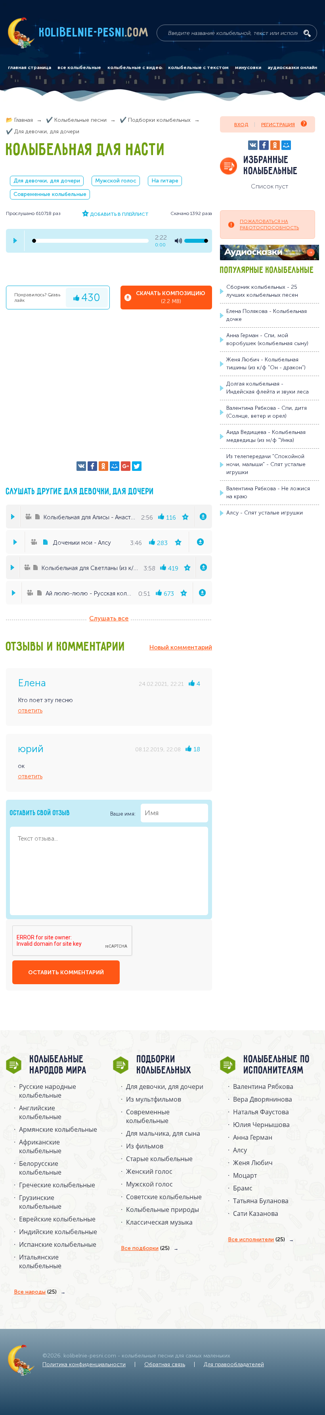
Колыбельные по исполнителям (277, 1065)
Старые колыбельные (159, 1158)
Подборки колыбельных (164, 1065)
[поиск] (307, 33)
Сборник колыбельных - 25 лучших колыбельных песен (262, 291)
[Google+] (125, 466)
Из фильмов (144, 1146)
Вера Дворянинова (262, 1099)
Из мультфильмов (153, 1099)
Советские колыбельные (164, 1196)
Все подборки (145, 1248)
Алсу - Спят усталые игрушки (264, 512)
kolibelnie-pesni (94, 33)
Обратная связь (164, 1364)
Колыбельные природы (162, 1209)
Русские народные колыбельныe (47, 1091)
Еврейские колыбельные (57, 1219)
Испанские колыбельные (57, 1244)
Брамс (242, 1188)
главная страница (29, 67)
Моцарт (245, 1175)
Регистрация (278, 124)
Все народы (35, 1291)
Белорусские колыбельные (40, 1168)
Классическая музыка (159, 1222)
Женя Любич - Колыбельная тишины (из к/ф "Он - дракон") (266, 363)
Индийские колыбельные (58, 1231)
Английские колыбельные (40, 1112)
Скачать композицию (170, 297)
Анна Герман (252, 1137)
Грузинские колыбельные (40, 1202)
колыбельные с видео (134, 67)
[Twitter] (136, 466)
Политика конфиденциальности (84, 1364)
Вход (241, 124)
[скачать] (202, 516)
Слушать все (108, 618)
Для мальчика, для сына (163, 1133)
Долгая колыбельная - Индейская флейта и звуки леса (267, 387)
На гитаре (164, 180)
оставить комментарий (66, 972)
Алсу (240, 1150)
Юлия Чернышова (261, 1124)
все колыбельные (79, 67)
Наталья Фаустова (261, 1112)
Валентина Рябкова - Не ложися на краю (268, 492)
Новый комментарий (180, 647)
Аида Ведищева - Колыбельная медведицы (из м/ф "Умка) (266, 436)
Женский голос (149, 1171)
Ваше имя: (123, 813)
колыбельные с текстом (198, 67)
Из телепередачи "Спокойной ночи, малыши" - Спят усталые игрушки (266, 464)
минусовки (248, 67)
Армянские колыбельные (58, 1129)
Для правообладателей (234, 1364)
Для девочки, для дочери (46, 180)
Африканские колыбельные (40, 1146)
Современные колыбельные (49, 194)
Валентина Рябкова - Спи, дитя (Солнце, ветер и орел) (266, 412)
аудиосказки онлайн (292, 67)
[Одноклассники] (103, 466)
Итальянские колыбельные (40, 1261)
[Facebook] (92, 466)
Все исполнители (256, 1239)
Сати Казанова (255, 1213)
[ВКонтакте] (81, 466)
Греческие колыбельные (57, 1185)
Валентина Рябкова (263, 1086)
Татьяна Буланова (261, 1200)
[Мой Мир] (114, 466)
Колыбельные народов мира (58, 1065)
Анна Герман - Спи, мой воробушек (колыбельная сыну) (267, 339)
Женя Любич (253, 1162)
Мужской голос (115, 180)
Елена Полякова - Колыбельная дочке (266, 315)
